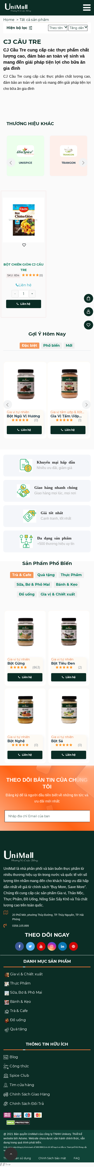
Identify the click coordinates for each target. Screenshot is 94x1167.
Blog (13, 1057)
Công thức (19, 1066)
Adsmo (23, 1138)
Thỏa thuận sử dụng (17, 1158)
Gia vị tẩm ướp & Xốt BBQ (66, 412)
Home (8, 20)
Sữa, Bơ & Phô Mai (33, 584)
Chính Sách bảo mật (52, 1158)
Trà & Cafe (21, 575)
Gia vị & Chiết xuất (58, 594)
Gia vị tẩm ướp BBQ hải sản (64, 416)
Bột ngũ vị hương (23, 416)
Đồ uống (27, 594)
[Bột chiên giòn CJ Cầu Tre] (23, 220)
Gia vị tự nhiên (18, 412)
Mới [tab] (69, 345)
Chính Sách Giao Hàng (29, 1094)
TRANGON (46, 162)
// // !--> (47, 160)
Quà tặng (46, 575)
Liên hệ (25, 303)
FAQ (77, 1158)
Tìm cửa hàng (21, 1085)
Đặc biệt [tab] (29, 345)
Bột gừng (16, 663)
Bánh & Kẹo (66, 584)
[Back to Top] (10, 1153)
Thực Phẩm (71, 575)
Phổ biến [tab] (51, 345)
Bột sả (57, 741)
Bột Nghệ (16, 741)
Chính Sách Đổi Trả (26, 1104)
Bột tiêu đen (63, 663)
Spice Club (19, 1075)
